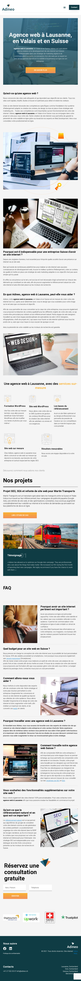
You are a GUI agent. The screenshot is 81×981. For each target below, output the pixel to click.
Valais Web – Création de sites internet (63, 960)
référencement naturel (13, 820)
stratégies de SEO (53, 781)
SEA (63, 781)
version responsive (13, 658)
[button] (64, 7)
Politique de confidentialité (11, 953)
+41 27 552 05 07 (9, 971)
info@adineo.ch (22, 971)
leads (15, 708)
